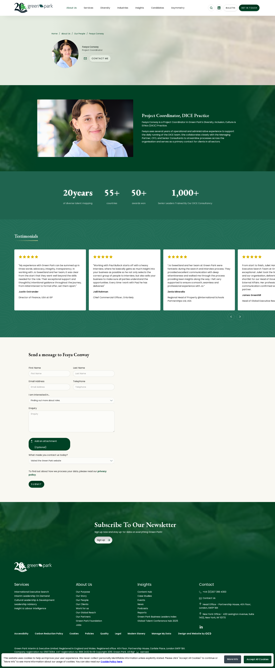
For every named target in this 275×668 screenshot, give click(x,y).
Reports (142, 612)
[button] (137, 653)
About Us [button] (71, 7)
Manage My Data (161, 633)
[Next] (240, 316)
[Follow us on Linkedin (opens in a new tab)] (219, 8)
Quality (104, 633)
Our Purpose (83, 591)
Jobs (78, 625)
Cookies (74, 633)
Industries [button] (122, 7)
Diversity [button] (105, 7)
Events (141, 600)
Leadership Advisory (25, 604)
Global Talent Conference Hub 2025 (158, 620)
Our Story (81, 596)
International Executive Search (31, 591)
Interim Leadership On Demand (32, 596)
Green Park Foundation (89, 620)
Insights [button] (139, 7)
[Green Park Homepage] (28, 8)
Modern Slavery (136, 633)
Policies (89, 633)
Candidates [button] (157, 7)
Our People (82, 600)
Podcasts (143, 608)
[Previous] (231, 316)
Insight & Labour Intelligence (30, 608)
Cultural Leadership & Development (34, 600)
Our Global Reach (86, 612)
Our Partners (83, 616)
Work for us (82, 608)
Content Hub (145, 591)
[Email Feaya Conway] (85, 58)
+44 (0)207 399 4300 (214, 591)
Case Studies (145, 596)
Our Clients (82, 604)
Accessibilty (21, 633)
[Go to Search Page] (211, 8)
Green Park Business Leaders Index (157, 616)
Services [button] (88, 7)
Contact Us (209, 598)
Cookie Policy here (111, 661)
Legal (118, 633)
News (141, 604)
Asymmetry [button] (177, 7)
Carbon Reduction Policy (49, 633)
